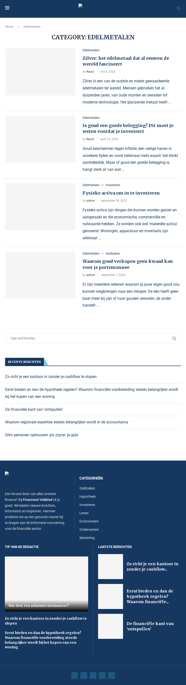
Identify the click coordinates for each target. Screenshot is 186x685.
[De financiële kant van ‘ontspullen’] (110, 626)
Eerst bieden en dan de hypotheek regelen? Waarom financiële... (150, 596)
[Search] (178, 8)
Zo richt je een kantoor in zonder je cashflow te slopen (51, 376)
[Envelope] (111, 675)
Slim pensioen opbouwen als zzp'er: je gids (41, 435)
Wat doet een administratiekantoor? (38, 606)
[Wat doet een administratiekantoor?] (46, 584)
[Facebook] (74, 675)
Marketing (87, 537)
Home (9, 26)
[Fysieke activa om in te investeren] (40, 206)
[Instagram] (93, 675)
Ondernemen (89, 529)
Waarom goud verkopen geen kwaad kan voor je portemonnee (128, 264)
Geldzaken (87, 488)
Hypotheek (87, 496)
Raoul (90, 71)
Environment (89, 521)
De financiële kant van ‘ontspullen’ (34, 409)
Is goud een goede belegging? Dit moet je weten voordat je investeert (128, 128)
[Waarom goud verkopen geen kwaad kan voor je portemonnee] (40, 275)
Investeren (87, 504)
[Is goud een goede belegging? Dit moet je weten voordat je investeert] (40, 139)
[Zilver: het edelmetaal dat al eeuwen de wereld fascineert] (40, 71)
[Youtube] (102, 675)
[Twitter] (83, 675)
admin (90, 200)
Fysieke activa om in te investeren (121, 193)
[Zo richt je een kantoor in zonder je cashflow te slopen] (110, 566)
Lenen (84, 513)
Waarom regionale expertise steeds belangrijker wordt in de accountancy (66, 422)
